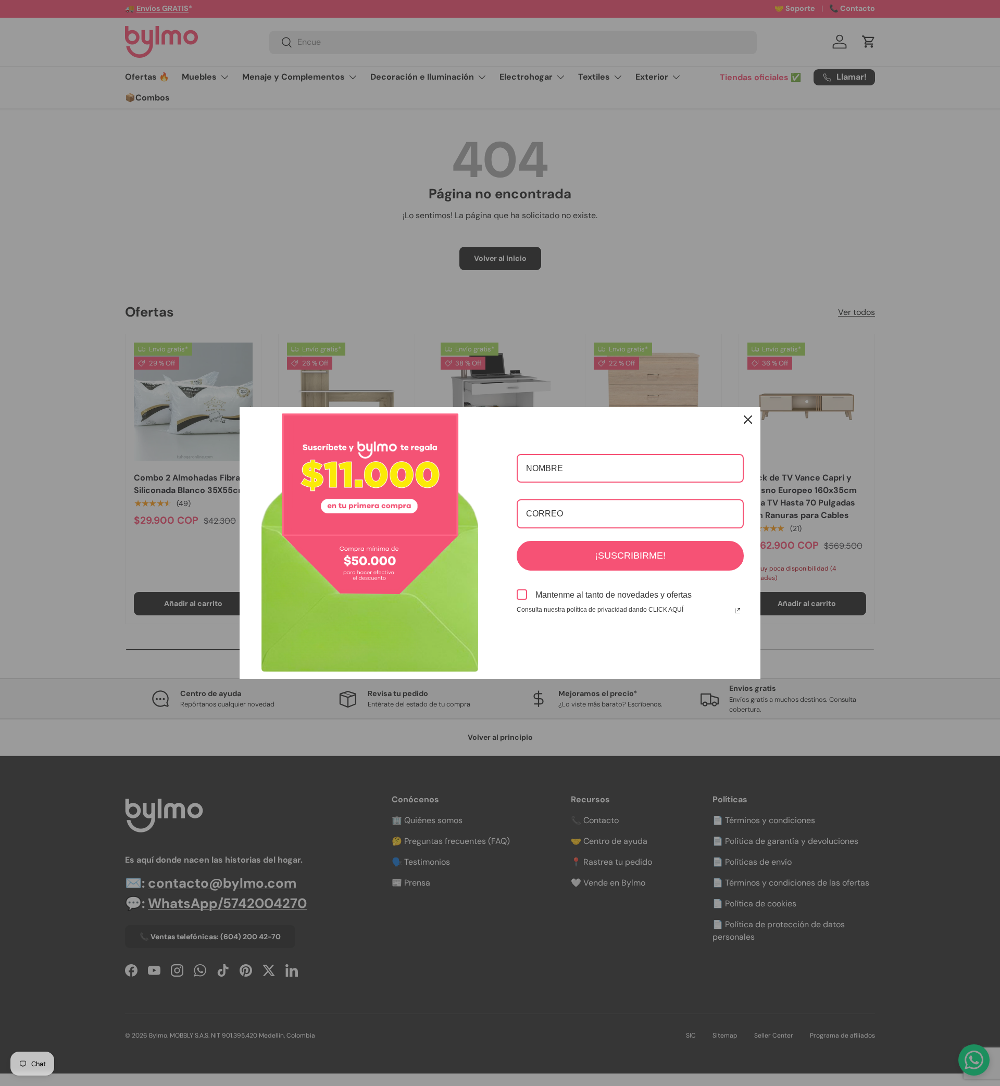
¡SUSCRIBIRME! (630, 555)
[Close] (747, 419)
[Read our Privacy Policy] (737, 610)
